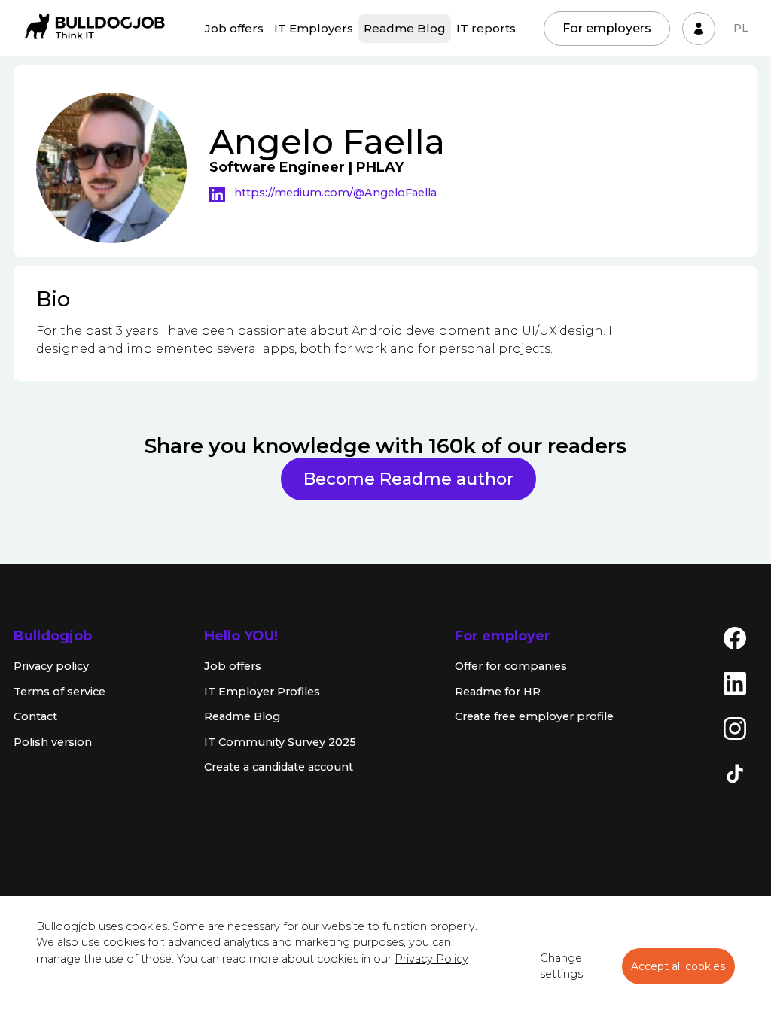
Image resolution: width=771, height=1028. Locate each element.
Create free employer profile (534, 716)
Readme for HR (498, 691)
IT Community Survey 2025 (280, 742)
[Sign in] (698, 28)
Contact (35, 716)
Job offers (234, 28)
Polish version (53, 742)
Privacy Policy (431, 959)
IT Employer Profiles (262, 691)
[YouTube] (734, 818)
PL (740, 28)
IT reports (486, 28)
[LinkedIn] (734, 683)
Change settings (561, 966)
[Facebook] (734, 637)
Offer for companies (511, 666)
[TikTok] (734, 773)
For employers (606, 28)
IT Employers (313, 28)
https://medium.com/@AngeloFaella (335, 192)
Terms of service (59, 691)
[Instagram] (734, 728)
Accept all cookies (678, 966)
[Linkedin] (221, 193)
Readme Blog (405, 28)
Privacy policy (51, 666)
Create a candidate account (278, 767)
